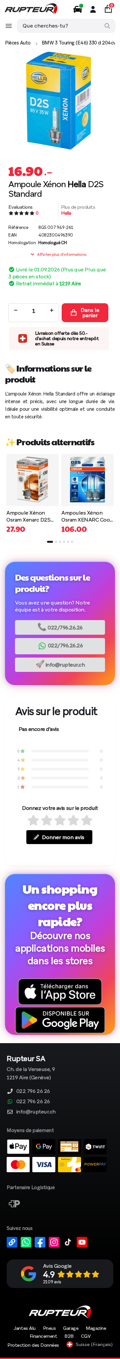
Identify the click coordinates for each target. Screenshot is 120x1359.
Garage (70, 1328)
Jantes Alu (24, 1328)
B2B (69, 1336)
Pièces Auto (18, 43)
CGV (86, 1336)
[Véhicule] (78, 9)
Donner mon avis (63, 837)
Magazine (96, 1328)
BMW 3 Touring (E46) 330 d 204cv (79, 43)
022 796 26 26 (33, 1091)
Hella (66, 213)
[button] (50, 542)
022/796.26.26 (60, 627)
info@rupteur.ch (60, 664)
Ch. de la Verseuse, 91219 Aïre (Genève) (31, 1068)
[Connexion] (93, 9)
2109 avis (52, 1281)
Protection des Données (33, 1345)
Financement (43, 1336)
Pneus (49, 1328)
